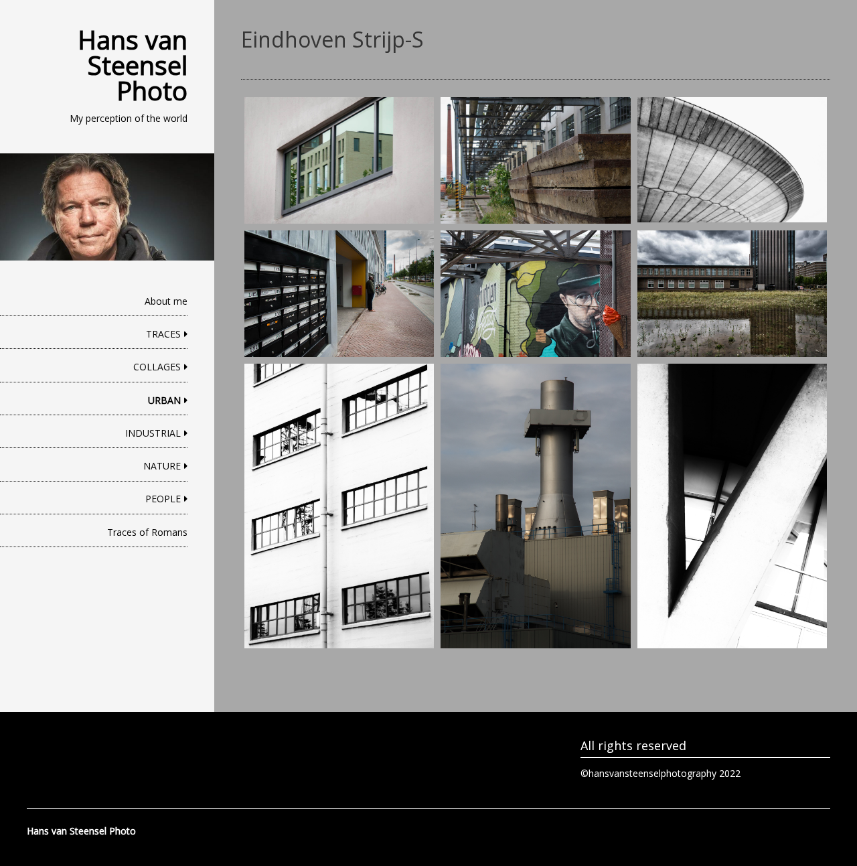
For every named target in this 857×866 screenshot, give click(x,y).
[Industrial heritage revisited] (339, 160)
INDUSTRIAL (153, 433)
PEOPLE (163, 498)
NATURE (162, 465)
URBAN (164, 400)
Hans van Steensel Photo (132, 65)
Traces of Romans (147, 532)
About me (166, 301)
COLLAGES (157, 366)
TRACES (163, 334)
